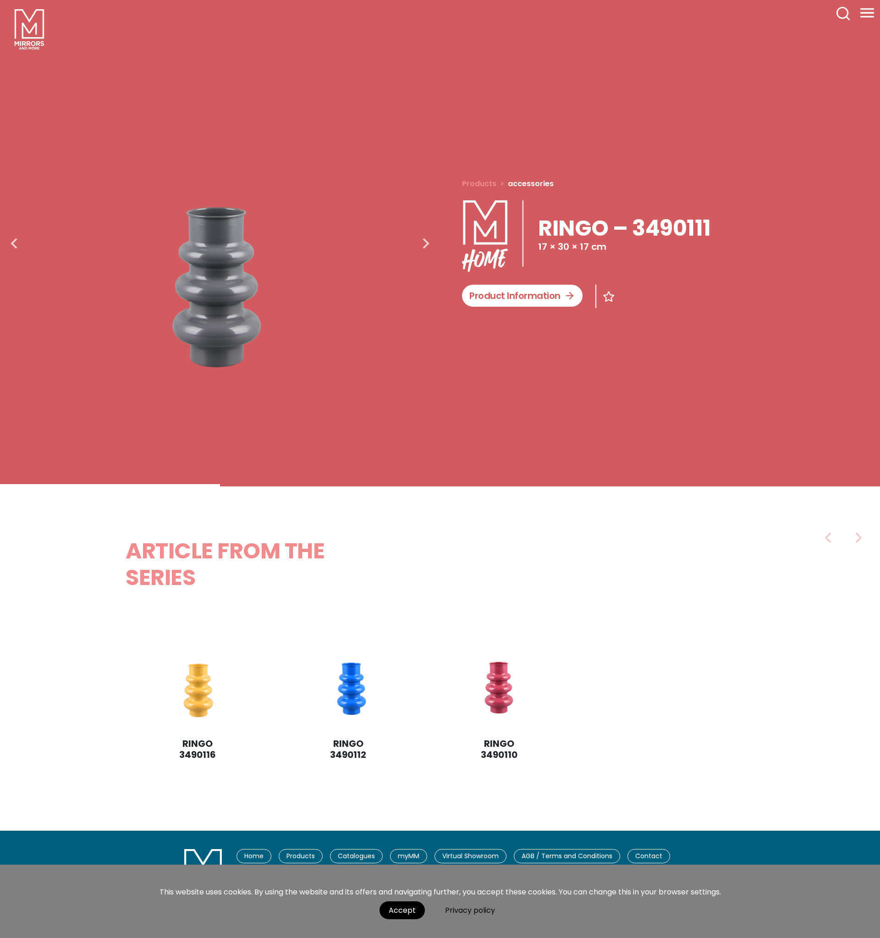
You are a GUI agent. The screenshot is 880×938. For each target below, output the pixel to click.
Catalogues (356, 856)
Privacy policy (470, 910)
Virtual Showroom (470, 856)
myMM (408, 856)
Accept (402, 910)
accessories (531, 183)
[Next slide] (425, 243)
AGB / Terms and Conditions (567, 856)
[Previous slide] (828, 537)
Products (479, 183)
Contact (648, 856)
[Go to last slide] (14, 243)
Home (254, 856)
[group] (220, 242)
